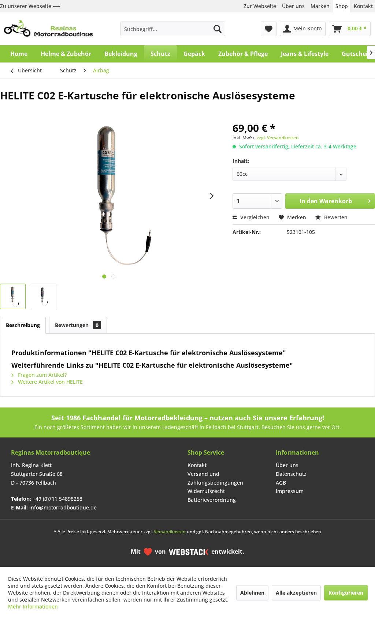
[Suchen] (217, 29)
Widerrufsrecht (206, 491)
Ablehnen (252, 592)
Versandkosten (170, 531)
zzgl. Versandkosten (278, 137)
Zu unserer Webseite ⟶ (30, 6)
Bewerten (335, 217)
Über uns (293, 6)
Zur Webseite (260, 6)
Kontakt (363, 6)
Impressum (290, 491)
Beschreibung (23, 325)
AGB (281, 482)
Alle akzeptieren (296, 592)
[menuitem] (173, 29)
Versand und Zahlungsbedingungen (215, 478)
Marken (320, 6)
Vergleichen (254, 217)
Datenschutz (291, 473)
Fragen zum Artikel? (41, 374)
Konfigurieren (345, 592)
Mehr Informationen (33, 606)
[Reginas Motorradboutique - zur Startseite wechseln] (48, 29)
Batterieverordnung (212, 499)
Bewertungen (77, 325)
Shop (341, 6)
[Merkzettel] (268, 29)
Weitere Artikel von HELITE (49, 381)
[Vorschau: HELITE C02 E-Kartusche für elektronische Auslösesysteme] (13, 296)
